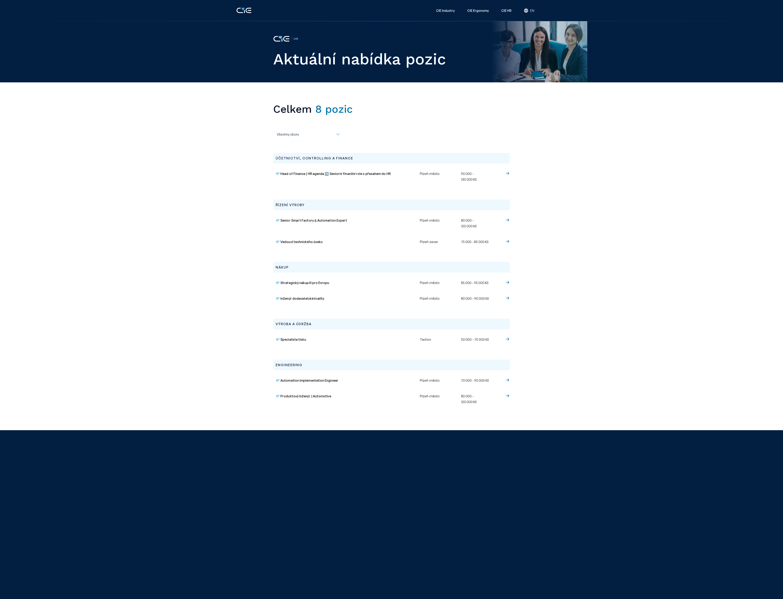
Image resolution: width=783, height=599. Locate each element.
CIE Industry (445, 11)
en (532, 11)
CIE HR (506, 11)
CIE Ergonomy (478, 11)
